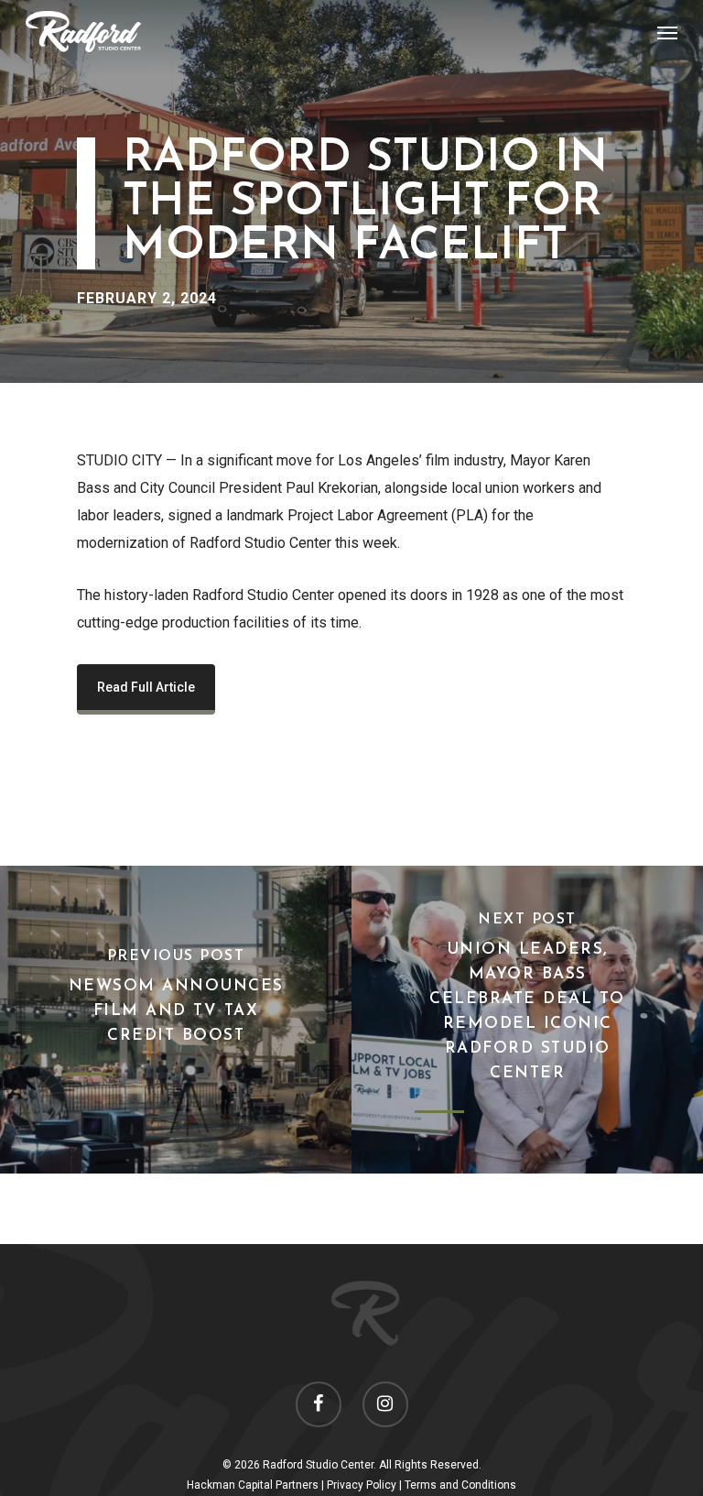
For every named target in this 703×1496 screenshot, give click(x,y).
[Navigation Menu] (667, 32)
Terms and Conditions (460, 1485)
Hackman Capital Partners (253, 1485)
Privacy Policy (361, 1485)
